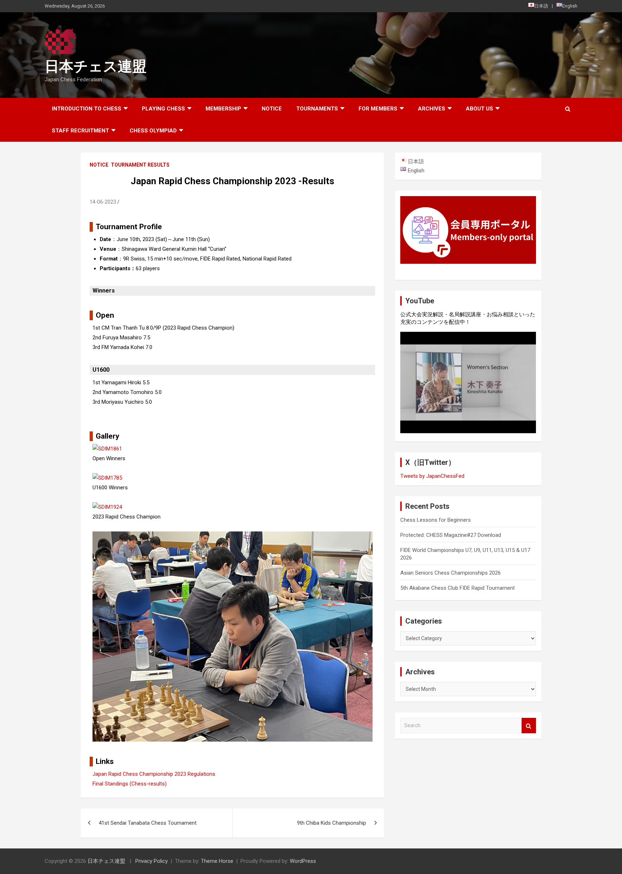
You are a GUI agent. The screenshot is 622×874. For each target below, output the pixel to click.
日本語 (541, 6)
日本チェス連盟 (96, 66)
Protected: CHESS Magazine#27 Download (450, 535)
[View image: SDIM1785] (107, 478)
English (569, 6)
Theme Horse (217, 861)
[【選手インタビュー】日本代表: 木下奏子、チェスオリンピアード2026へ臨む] (468, 382)
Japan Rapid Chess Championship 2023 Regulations (154, 774)
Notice (272, 108)
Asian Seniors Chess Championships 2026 (450, 573)
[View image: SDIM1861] (107, 448)
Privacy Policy (151, 861)
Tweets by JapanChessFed (432, 476)
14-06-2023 (103, 202)
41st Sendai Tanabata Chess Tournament (148, 823)
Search (529, 725)
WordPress (303, 861)
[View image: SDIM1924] (107, 507)
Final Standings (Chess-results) (130, 783)
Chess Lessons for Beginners (435, 520)
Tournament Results (140, 165)
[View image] (233, 536)
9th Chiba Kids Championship (331, 823)
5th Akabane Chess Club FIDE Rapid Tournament (457, 588)
